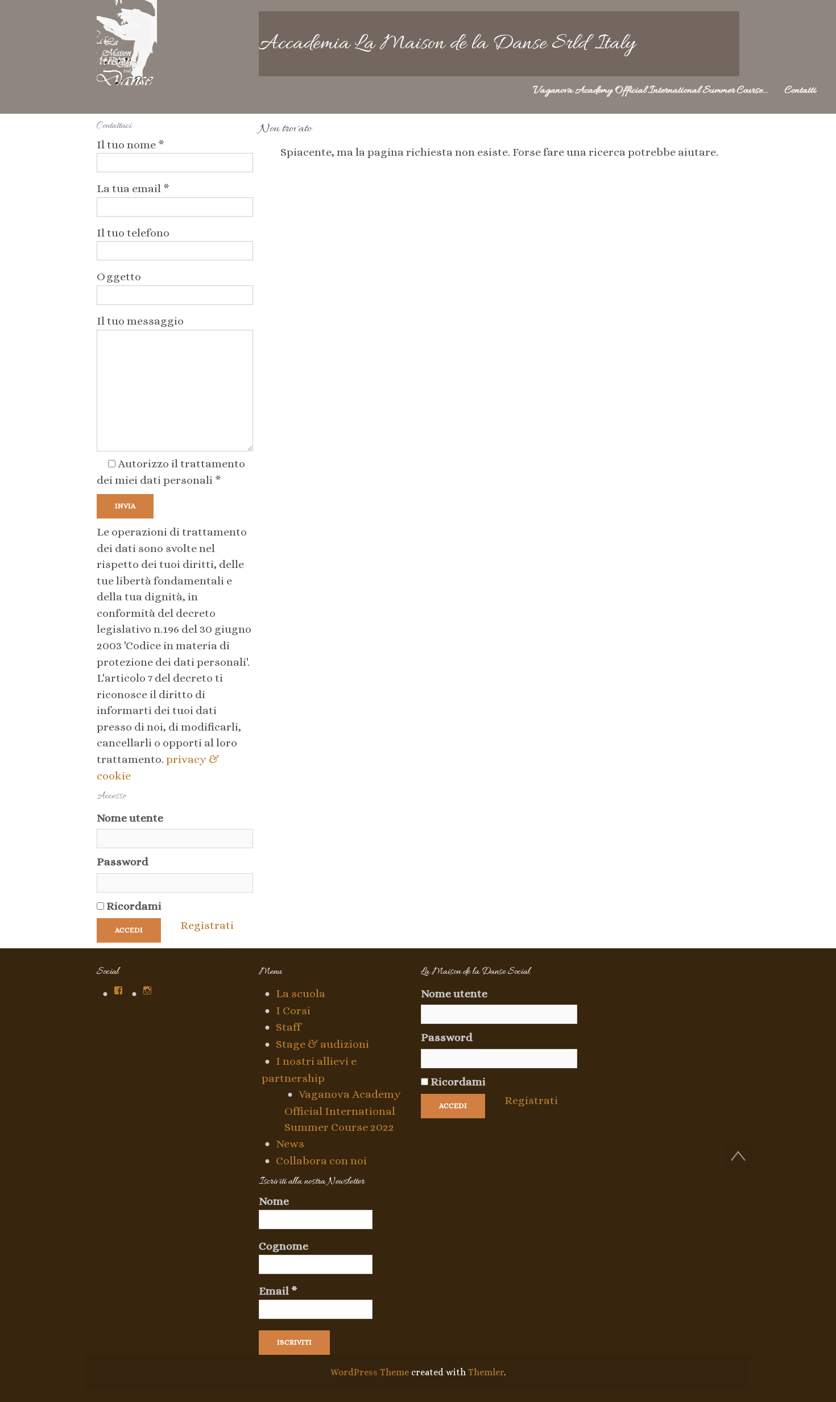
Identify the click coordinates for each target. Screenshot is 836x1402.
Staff (288, 1027)
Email (278, 1291)
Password (122, 861)
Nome (274, 1201)
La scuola (300, 993)
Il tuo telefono (133, 232)
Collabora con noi (321, 1160)
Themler (486, 1372)
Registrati (207, 925)
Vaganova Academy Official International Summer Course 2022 (342, 1111)
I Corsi (293, 1010)
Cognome (283, 1246)
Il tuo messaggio (140, 320)
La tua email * (133, 188)
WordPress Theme (369, 1372)
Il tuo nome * (130, 144)
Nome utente (130, 817)
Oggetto (119, 276)
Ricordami (133, 905)
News (290, 1143)
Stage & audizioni (322, 1044)
